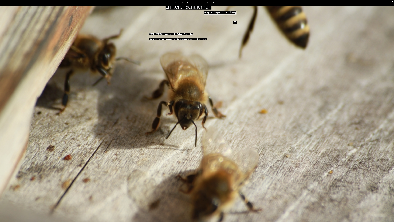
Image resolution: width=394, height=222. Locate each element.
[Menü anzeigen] (235, 22)
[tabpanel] (190, 34)
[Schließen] (392, 2)
